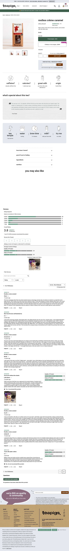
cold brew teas (7, 518)
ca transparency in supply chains (31, 524)
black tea (5, 511)
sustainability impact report (17, 520)
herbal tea (6, 515)
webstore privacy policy (29, 518)
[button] (62, 530)
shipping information (28, 513)
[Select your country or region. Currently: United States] (66, 4)
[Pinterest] (64, 513)
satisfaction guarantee (29, 511)
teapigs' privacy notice (60, 502)
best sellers (26, 6)
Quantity (40, 53)
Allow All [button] (54, 529)
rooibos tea (8, 15)
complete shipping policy (58, 67)
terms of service (27, 515)
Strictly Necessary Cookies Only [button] (44, 529)
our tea (15, 514)
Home (4, 15)
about (15, 512)
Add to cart (11, 198)
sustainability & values (17, 517)
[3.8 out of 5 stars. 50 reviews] (10, 188)
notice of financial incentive (30, 522)
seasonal (34, 6)
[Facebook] (64, 510)
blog (15, 522)
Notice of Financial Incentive (57, 504)
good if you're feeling (23, 155)
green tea (6, 513)
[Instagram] (64, 515)
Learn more (8, 548)
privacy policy (27, 516)
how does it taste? (22, 150)
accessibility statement (29, 520)
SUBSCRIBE (65, 492)
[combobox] (10, 195)
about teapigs (43, 6)
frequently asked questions (17, 525)
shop (18, 6)
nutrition (19, 164)
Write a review (55, 25)
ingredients (19, 160)
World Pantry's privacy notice (42, 504)
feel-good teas (7, 516)
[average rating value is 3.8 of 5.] (55, 24)
